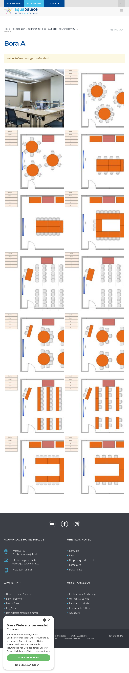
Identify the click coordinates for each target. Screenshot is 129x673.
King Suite (11, 608)
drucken (118, 30)
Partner (90, 638)
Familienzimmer (14, 598)
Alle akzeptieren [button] (28, 657)
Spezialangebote (79, 636)
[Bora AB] (34, 98)
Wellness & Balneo (79, 598)
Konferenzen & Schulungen (42, 29)
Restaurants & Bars (79, 608)
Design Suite (12, 603)
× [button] (49, 620)
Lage (71, 555)
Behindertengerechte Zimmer (22, 612)
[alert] (28, 643)
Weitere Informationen (38, 651)
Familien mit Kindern (80, 603)
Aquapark (74, 612)
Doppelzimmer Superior (19, 594)
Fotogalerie (75, 564)
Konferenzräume (67, 29)
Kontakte (74, 550)
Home (7, 29)
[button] (28, 664)
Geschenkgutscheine (56, 636)
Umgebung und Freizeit (81, 560)
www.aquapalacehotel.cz (25, 563)
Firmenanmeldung (72, 638)
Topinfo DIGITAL (116, 636)
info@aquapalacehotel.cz (26, 560)
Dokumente (75, 569)
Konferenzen (18, 29)
